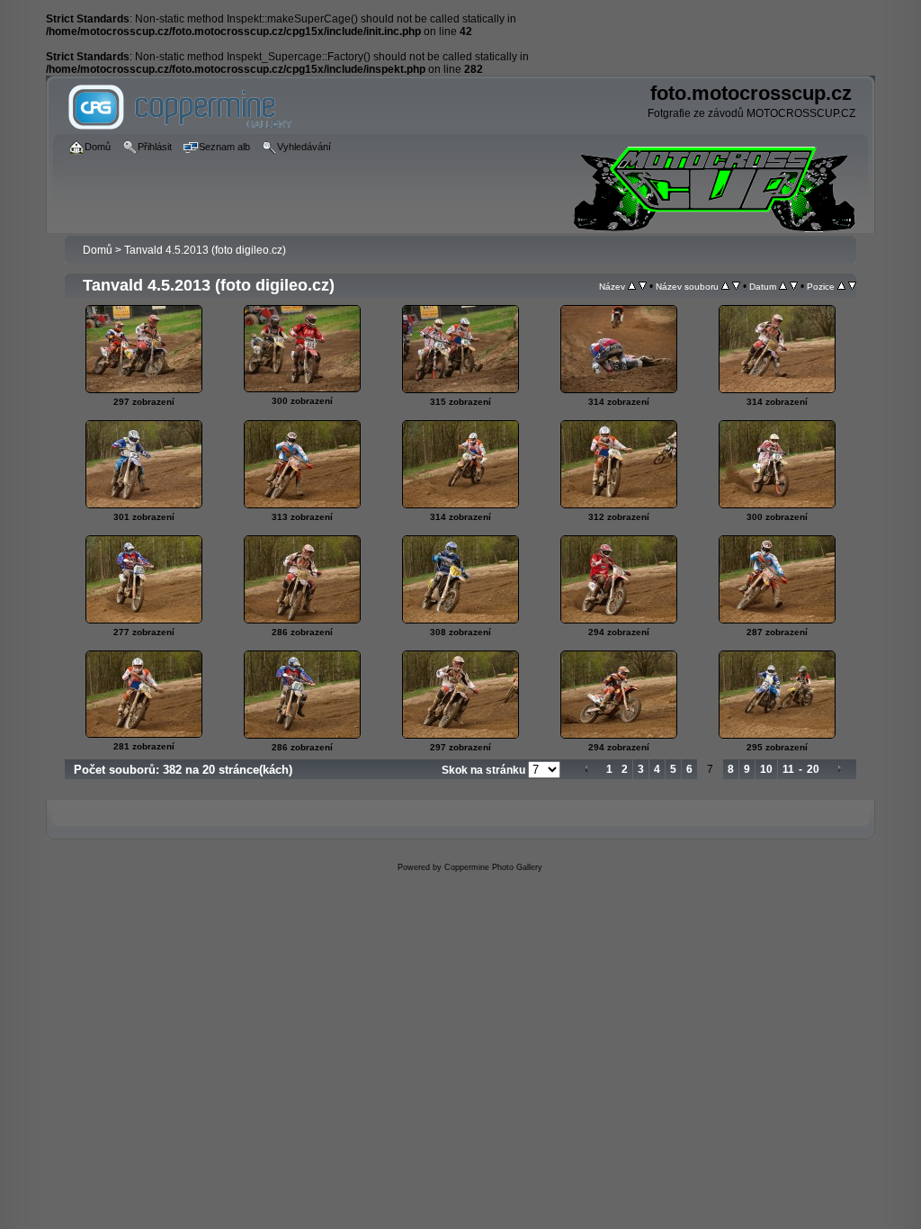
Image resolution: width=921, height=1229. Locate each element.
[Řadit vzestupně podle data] (783, 286)
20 (813, 769)
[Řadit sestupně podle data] (794, 286)
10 (766, 769)
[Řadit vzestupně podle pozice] (841, 286)
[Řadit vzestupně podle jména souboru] (725, 286)
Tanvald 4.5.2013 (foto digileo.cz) (205, 250)
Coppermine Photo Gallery (493, 867)
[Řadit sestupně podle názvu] (643, 286)
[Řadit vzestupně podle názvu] (632, 286)
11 (788, 769)
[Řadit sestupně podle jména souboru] (736, 286)
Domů (97, 250)
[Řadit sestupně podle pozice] (852, 286)
